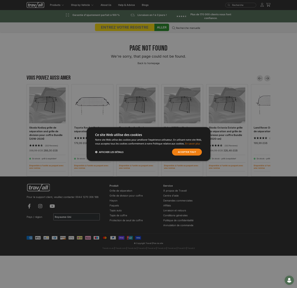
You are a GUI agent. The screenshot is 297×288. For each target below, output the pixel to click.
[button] (109, 152)
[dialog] (148, 144)
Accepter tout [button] (187, 151)
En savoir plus (192, 143)
